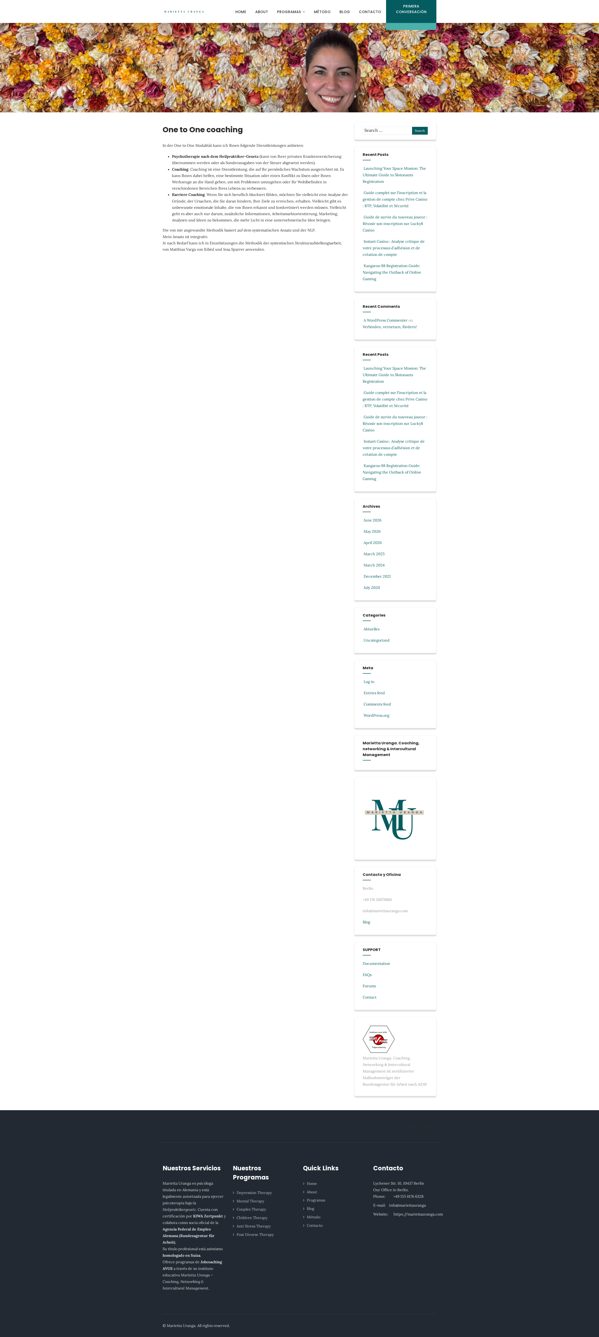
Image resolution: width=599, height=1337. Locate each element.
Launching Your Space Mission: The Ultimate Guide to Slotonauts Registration (394, 175)
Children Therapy (252, 1217)
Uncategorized (377, 640)
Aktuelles (372, 629)
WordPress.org (376, 715)
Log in (369, 681)
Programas (289, 11)
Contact (369, 997)
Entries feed (374, 693)
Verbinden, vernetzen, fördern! (390, 326)
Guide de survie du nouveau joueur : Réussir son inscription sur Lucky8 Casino (395, 223)
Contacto (370, 11)
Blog (345, 11)
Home (240, 11)
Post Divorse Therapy (255, 1234)
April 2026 (373, 542)
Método (322, 11)
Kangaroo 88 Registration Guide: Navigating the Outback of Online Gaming (392, 272)
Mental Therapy (250, 1201)
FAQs (367, 974)
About (261, 11)
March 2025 (374, 553)
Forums (369, 986)
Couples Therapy (251, 1209)
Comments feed (377, 704)
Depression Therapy (254, 1192)
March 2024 (374, 565)
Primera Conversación (411, 9)
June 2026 (372, 520)
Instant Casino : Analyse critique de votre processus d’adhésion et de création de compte (394, 248)
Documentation (376, 963)
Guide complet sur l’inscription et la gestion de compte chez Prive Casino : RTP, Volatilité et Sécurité (395, 199)
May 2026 (372, 531)
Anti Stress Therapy (254, 1226)
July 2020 (372, 587)
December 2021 (377, 576)
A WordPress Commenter (386, 320)
